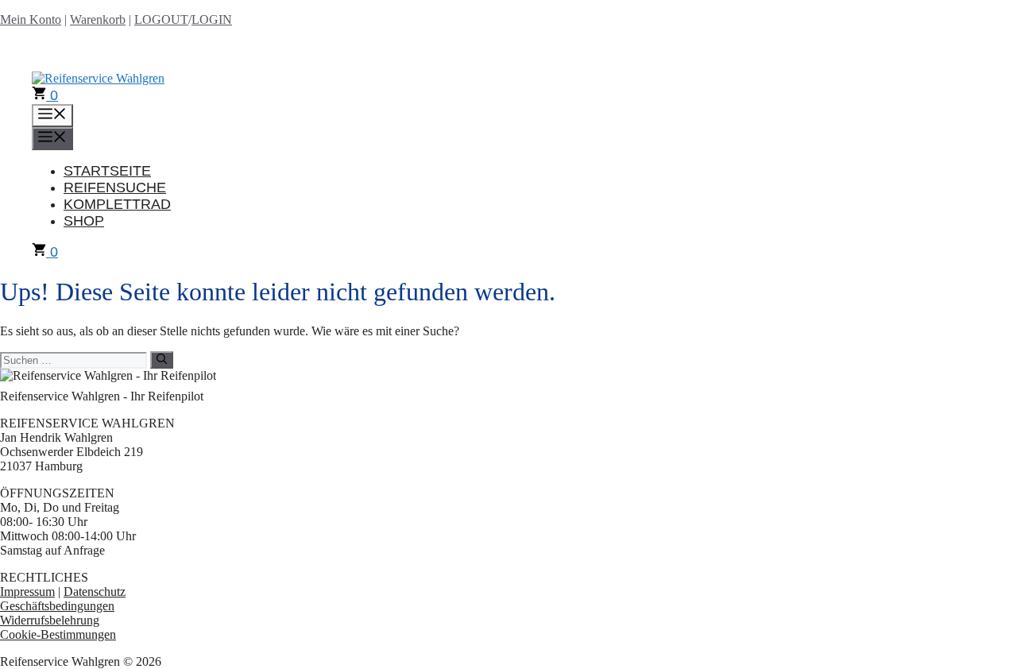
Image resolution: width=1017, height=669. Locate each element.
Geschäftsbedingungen (57, 606)
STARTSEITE (107, 171)
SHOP (84, 221)
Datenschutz (95, 591)
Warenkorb (98, 19)
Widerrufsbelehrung (49, 620)
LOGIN (211, 19)
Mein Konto (30, 19)
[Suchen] (161, 360)
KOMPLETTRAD (117, 204)
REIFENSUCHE (115, 187)
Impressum (27, 591)
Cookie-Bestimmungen (58, 634)
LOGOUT (161, 19)
